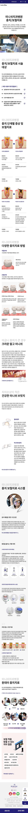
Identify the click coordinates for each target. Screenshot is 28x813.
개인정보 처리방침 (8, 806)
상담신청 (7, 811)
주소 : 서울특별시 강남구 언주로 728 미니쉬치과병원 (14, 799)
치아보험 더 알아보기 (8, 774)
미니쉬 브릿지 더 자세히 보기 (8, 469)
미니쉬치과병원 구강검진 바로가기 (9, 533)
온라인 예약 (21, 811)
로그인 (23, 1)
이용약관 (14, 806)
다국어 (25, 2)
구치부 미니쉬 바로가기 (7, 381)
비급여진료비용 (20, 806)
